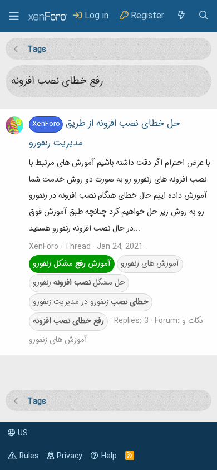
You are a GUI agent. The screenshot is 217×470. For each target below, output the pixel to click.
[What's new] (181, 16)
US (22, 433)
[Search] (204, 16)
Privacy (69, 456)
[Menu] (14, 16)
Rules (29, 456)
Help (109, 456)
